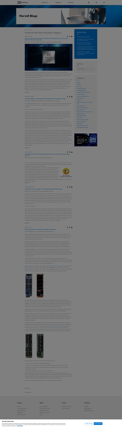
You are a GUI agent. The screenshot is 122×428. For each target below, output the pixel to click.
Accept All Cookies (98, 423)
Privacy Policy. (20, 425)
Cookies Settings (88, 423)
